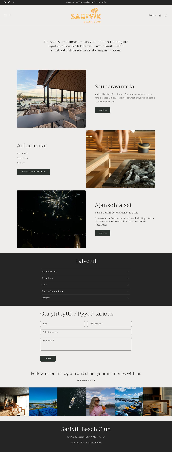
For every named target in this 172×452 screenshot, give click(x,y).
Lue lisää (103, 110)
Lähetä (48, 359)
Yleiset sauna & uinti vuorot (33, 172)
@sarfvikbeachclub (86, 380)
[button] (5, 15)
